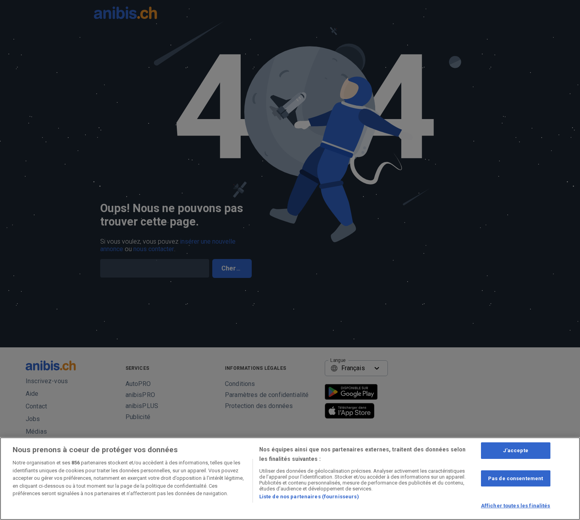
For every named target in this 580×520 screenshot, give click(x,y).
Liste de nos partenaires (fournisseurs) (309, 496)
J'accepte (515, 450)
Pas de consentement (515, 478)
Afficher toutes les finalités (515, 506)
